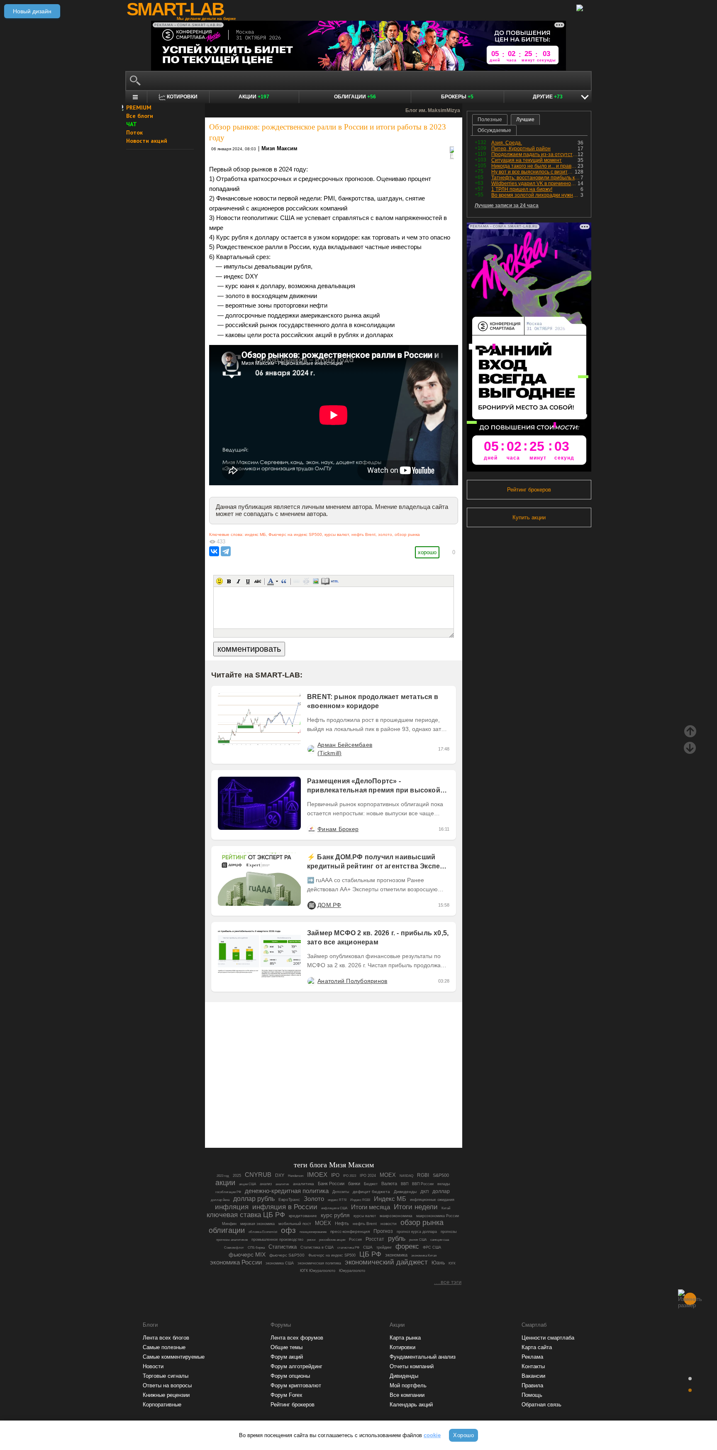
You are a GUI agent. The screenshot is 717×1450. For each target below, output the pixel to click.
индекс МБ (255, 534)
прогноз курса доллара (417, 1232)
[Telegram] (226, 551)
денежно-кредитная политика (287, 1190)
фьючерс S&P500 (287, 1255)
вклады (443, 1184)
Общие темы (286, 1347)
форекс (407, 1246)
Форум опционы (290, 1376)
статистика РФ (348, 1247)
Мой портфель (408, 1385)
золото (385, 534)
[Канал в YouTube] (376, 1119)
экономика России (236, 1262)
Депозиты (340, 1192)
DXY (279, 1175)
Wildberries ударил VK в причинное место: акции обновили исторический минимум (534, 183)
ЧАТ (131, 124)
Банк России (331, 1183)
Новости (153, 1366)
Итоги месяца (370, 1207)
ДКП (424, 1191)
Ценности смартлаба (548, 1338)
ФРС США (432, 1247)
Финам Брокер (337, 829)
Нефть (342, 1223)
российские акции (332, 1240)
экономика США (280, 1263)
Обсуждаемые (494, 130)
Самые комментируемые (174, 1357)
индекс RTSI (337, 1200)
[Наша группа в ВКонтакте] (348, 1119)
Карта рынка (405, 1338)
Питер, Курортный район (521, 149)
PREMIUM (138, 107)
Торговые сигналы (165, 1376)
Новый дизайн (32, 11)
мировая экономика (257, 1224)
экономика (396, 1254)
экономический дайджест (386, 1262)
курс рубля (335, 1215)
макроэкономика (396, 1215)
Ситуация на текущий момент (526, 160)
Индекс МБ (390, 1198)
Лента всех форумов (297, 1338)
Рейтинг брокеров (529, 490)
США (368, 1247)
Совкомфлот (234, 1247)
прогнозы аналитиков (232, 1240)
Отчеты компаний (412, 1366)
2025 (237, 1176)
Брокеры (457, 97)
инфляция (232, 1207)
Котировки (402, 1347)
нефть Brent (363, 534)
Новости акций (146, 140)
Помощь (532, 1395)
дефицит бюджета (371, 1191)
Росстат (375, 1239)
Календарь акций (411, 1404)
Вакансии (533, 1376)
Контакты (533, 1366)
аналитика (303, 1183)
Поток (134, 132)
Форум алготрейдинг (296, 1366)
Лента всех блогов (166, 1338)
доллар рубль (254, 1198)
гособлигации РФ (228, 1192)
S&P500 (441, 1175)
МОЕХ (323, 1223)
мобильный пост (294, 1223)
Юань (438, 1263)
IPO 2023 (349, 1176)
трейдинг (384, 1247)
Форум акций (287, 1357)
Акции (254, 97)
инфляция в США (334, 1208)
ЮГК (452, 1263)
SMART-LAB (175, 9)
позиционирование (313, 1232)
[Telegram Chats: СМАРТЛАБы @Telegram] (291, 1119)
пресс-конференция (350, 1231)
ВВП (404, 1184)
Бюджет (371, 1184)
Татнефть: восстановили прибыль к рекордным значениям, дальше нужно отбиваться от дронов (535, 178)
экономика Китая (424, 1255)
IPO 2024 (368, 1176)
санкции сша (439, 1240)
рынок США (418, 1240)
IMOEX (317, 1174)
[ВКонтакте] (214, 551)
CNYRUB (258, 1174)
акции (225, 1183)
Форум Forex (286, 1395)
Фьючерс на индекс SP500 (295, 534)
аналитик (282, 1184)
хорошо (427, 552)
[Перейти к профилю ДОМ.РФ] (311, 905)
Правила (532, 1385)
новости (388, 1223)
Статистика (282, 1247)
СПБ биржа (256, 1247)
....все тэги (447, 1282)
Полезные (490, 119)
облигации (227, 1230)
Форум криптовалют (296, 1385)
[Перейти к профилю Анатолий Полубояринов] (311, 981)
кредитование (303, 1215)
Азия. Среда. (506, 143)
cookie (432, 1435)
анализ (266, 1184)
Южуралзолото (352, 1271)
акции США (247, 1184)
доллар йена (220, 1200)
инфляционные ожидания (432, 1200)
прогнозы (448, 1232)
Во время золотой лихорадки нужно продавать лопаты (535, 195)
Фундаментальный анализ (423, 1357)
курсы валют (336, 534)
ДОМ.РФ (329, 905)
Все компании (407, 1395)
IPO (335, 1175)
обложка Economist (263, 1232)
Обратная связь (541, 1404)
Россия (355, 1239)
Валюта (389, 1183)
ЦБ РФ (370, 1254)
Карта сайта (537, 1347)
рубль (396, 1238)
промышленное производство (277, 1239)
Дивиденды (405, 1191)
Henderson (295, 1176)
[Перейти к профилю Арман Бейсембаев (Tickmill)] (311, 749)
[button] (219, 581)
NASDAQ (406, 1176)
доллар (441, 1191)
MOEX (388, 1175)
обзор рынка (407, 534)
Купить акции (529, 517)
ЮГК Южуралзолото (317, 1271)
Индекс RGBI (360, 1200)
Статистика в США (317, 1247)
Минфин (229, 1224)
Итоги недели (416, 1207)
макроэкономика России (437, 1216)
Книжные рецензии (166, 1395)
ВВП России (423, 1184)
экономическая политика (319, 1263)
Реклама (532, 1357)
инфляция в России (284, 1207)
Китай (445, 1208)
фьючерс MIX (247, 1254)
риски (311, 1240)
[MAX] (319, 1119)
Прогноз (383, 1231)
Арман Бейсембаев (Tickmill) (344, 748)
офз (288, 1230)
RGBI (423, 1175)
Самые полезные (164, 1347)
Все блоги (139, 116)
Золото (314, 1199)
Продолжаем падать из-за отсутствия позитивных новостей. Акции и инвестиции (534, 154)
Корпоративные (162, 1404)
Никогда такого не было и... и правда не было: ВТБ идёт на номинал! (534, 166)
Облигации (355, 97)
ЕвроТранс (289, 1199)
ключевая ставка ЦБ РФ (246, 1215)
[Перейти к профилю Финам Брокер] (311, 829)
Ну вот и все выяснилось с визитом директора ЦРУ (533, 172)
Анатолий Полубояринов (352, 981)
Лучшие (525, 119)
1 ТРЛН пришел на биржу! (521, 189)
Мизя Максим (279, 148)
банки (354, 1183)
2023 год (223, 1176)
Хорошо (463, 1435)
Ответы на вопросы (167, 1385)
